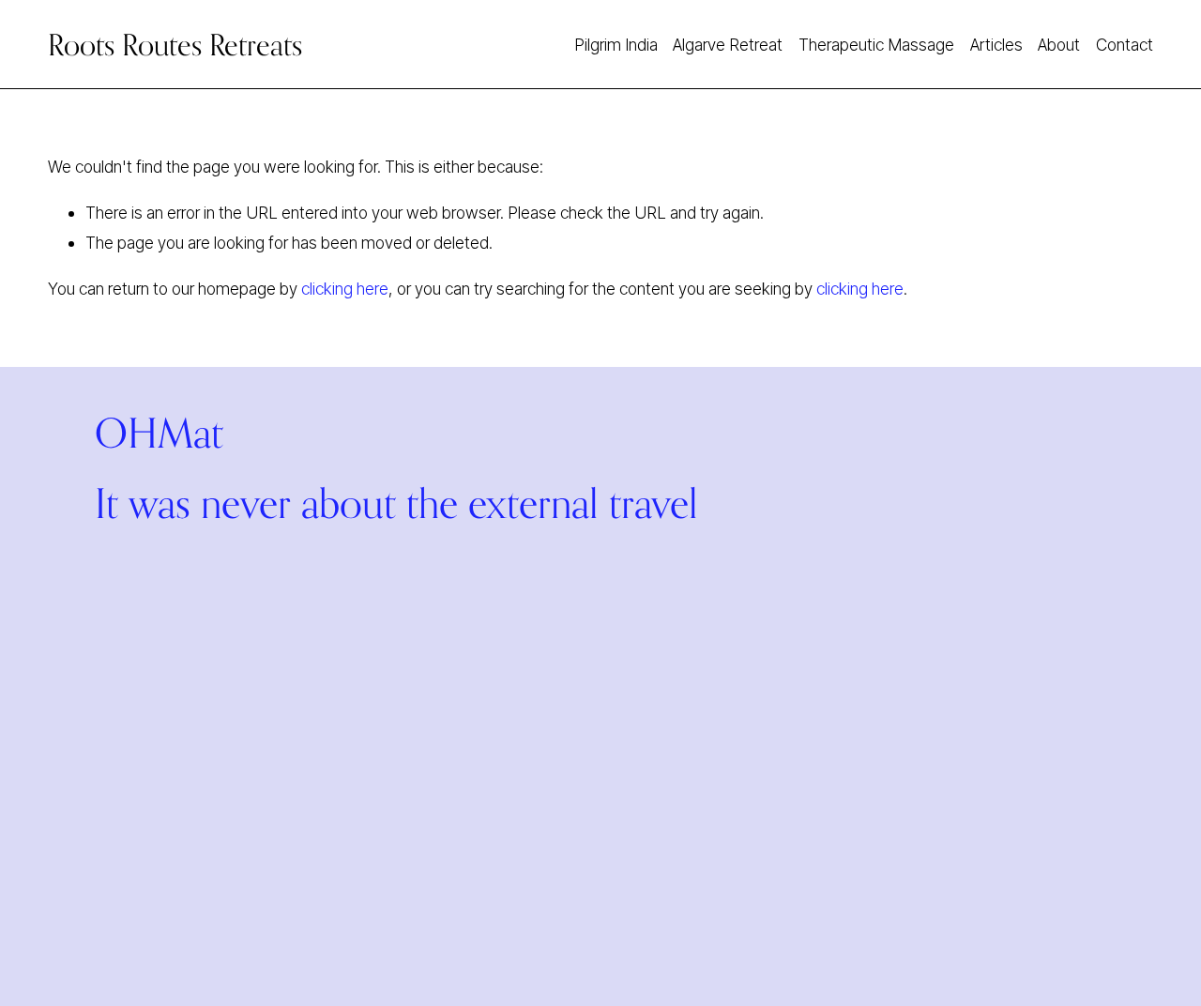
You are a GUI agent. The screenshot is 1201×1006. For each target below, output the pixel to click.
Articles (996, 44)
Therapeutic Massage (876, 44)
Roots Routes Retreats (175, 44)
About (1059, 44)
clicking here (344, 288)
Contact (1124, 44)
